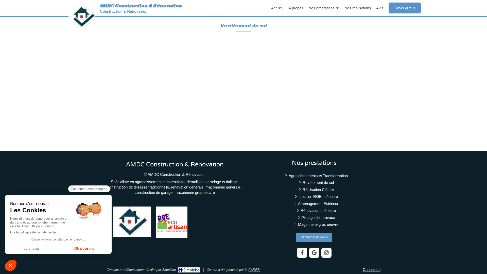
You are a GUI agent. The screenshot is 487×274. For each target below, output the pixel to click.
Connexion (371, 269)
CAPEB (254, 270)
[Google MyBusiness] (314, 253)
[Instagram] (326, 253)
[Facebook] (302, 253)
